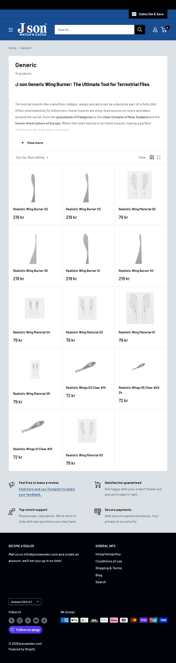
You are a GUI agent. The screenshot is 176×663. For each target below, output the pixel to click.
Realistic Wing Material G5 (31, 393)
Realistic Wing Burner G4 (136, 270)
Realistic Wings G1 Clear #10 (32, 449)
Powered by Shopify (22, 649)
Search (101, 582)
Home (13, 48)
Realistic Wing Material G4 (31, 332)
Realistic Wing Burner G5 (30, 270)
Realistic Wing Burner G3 (83, 209)
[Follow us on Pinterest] (28, 621)
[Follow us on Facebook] (12, 621)
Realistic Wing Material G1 (137, 332)
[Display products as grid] (152, 157)
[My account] (155, 29)
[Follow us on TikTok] (44, 621)
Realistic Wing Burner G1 (83, 270)
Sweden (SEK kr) (21, 602)
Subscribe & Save (151, 14)
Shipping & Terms (109, 568)
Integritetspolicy (108, 554)
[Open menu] (11, 30)
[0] (164, 29)
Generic (26, 48)
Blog (99, 575)
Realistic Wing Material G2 (137, 209)
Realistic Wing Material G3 (84, 332)
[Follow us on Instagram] (20, 621)
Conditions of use (109, 561)
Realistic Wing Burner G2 (30, 209)
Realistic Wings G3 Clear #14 (86, 387)
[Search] (139, 29)
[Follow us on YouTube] (36, 621)
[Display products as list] (159, 157)
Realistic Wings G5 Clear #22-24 (139, 390)
